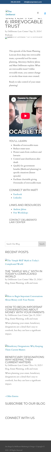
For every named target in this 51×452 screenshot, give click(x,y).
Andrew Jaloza (19, 209)
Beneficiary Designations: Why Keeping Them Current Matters (24, 359)
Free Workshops (20, 212)
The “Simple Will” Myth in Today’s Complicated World (23, 274)
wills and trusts (31, 283)
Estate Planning (17, 283)
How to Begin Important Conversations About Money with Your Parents (24, 309)
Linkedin (17, 197)
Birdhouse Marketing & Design (24, 446)
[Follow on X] (12, 427)
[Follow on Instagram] (18, 427)
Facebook (17, 194)
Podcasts (8, 35)
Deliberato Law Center (18, 31)
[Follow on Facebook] (7, 427)
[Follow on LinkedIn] (23, 427)
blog (7, 283)
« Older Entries (11, 396)
